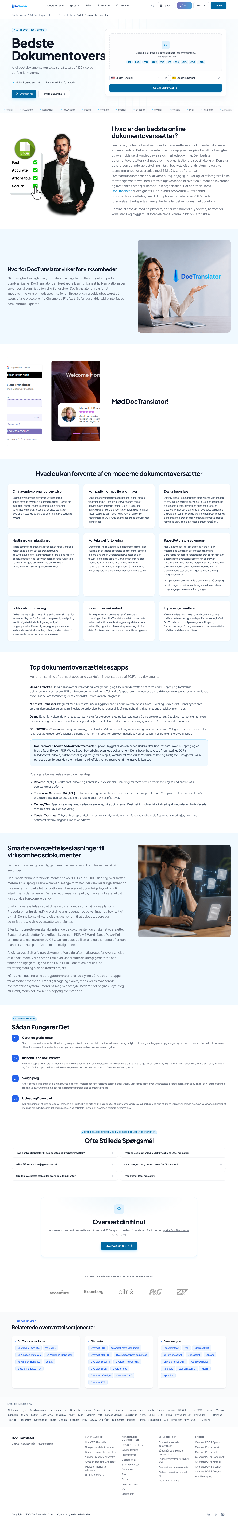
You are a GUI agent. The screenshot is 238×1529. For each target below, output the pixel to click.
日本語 (34, 1414)
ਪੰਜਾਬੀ (160, 1414)
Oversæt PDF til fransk (207, 1447)
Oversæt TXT (98, 1382)
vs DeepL (50, 1347)
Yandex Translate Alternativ (100, 1456)
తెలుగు (93, 1419)
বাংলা (65, 1410)
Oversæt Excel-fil (100, 1361)
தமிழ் (84, 1419)
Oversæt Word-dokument (125, 1347)
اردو (166, 1419)
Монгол (91, 1414)
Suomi (160, 1410)
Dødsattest (194, 1354)
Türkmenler (118, 1419)
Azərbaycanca (38, 1410)
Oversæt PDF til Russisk (208, 1471)
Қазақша (60, 1414)
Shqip (53, 1419)
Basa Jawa (47, 1414)
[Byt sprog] (166, 78)
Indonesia (12, 1414)
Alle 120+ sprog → (205, 1476)
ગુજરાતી (182, 1410)
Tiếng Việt (176, 1419)
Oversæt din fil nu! (117, 1246)
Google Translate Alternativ (99, 1447)
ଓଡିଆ (152, 1414)
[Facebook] (215, 1514)
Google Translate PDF (29, 1368)
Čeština (87, 1410)
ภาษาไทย (104, 1419)
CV (123, 1488)
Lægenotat (128, 1493)
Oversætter (54, 5)
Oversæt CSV (124, 1375)
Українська (154, 1419)
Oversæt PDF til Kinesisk (208, 1461)
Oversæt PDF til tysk (206, 1451)
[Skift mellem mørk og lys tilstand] (152, 5)
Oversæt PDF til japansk (208, 1466)
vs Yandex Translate (29, 1361)
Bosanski (75, 1410)
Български (55, 1410)
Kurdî (81, 1414)
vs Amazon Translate (29, 1354)
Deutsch (107, 1410)
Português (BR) (183, 1414)
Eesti (141, 1410)
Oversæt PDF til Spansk (208, 1442)
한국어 (72, 1414)
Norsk (143, 1414)
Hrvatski (208, 1410)
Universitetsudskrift (174, 1361)
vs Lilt (49, 1361)
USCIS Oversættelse (133, 1445)
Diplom (210, 1354)
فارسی (150, 1410)
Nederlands (130, 1414)
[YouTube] (222, 1514)
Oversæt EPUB (99, 1368)
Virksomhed (123, 5)
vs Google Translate (28, 1347)
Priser (89, 5)
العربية (23, 1410)
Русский (12, 1419)
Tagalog (131, 1419)
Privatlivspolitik (45, 1443)
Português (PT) (202, 1414)
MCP (186, 5)
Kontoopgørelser (200, 1361)
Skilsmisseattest (172, 1354)
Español (132, 1410)
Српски (63, 1419)
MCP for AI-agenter (169, 1480)
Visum (204, 1368)
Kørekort (168, 1368)
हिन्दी (200, 1410)
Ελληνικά (120, 1410)
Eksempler (104, 5)
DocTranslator (122, 191)
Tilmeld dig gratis (52, 93)
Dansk (96, 1410)
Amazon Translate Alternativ (100, 1461)
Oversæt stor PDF (100, 1354)
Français (170, 1410)
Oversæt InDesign (101, 1375)
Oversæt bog (120, 1368)
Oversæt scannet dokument (131, 1354)
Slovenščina (40, 1419)
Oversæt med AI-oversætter (174, 1467)
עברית (192, 1410)
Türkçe (142, 1419)
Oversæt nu (26, 93)
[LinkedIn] (208, 1514)
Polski (169, 1414)
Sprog (73, 5)
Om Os (15, 1443)
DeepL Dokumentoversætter (100, 1451)
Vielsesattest (201, 1347)
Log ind (201, 5)
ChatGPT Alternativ (95, 1442)
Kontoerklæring (130, 1484)
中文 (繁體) (205, 1419)
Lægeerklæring (187, 1368)
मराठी (100, 1414)
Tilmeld (218, 5)
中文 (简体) (190, 1419)
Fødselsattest (170, 1347)
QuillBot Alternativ (94, 1474)
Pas (186, 1347)
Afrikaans (12, 1410)
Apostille (168, 1375)
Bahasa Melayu (113, 1414)
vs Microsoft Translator (59, 1354)
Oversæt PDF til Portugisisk (209, 1456)
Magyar (220, 1410)
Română (217, 1414)
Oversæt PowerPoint (127, 1361)
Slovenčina (25, 1419)
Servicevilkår (28, 1443)
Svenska (74, 1419)
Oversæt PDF (98, 1347)
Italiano (24, 1414)
